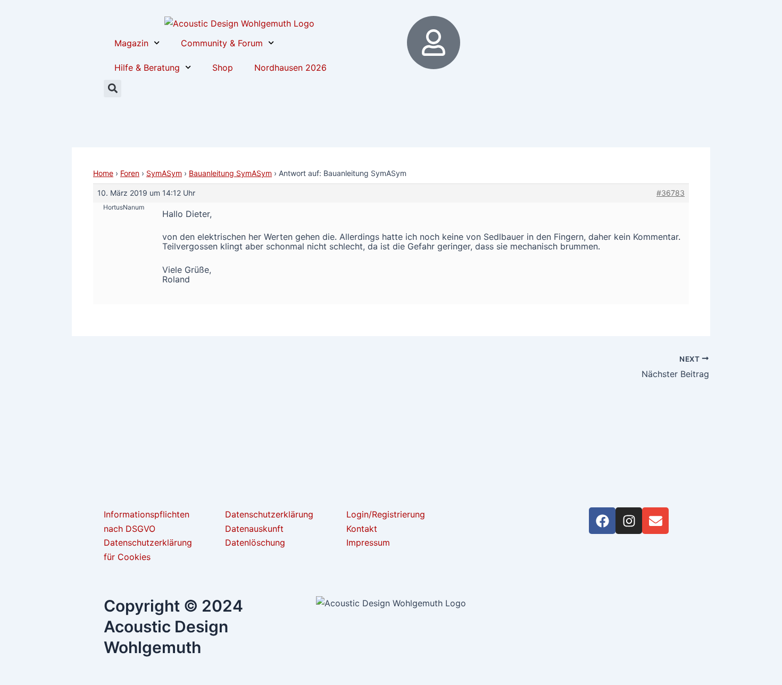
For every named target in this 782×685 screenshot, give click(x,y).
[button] (112, 88)
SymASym (164, 173)
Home (103, 173)
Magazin (131, 43)
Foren (129, 173)
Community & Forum (222, 43)
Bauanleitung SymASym (230, 173)
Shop (222, 67)
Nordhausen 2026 (290, 67)
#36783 (670, 192)
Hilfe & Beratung (147, 67)
